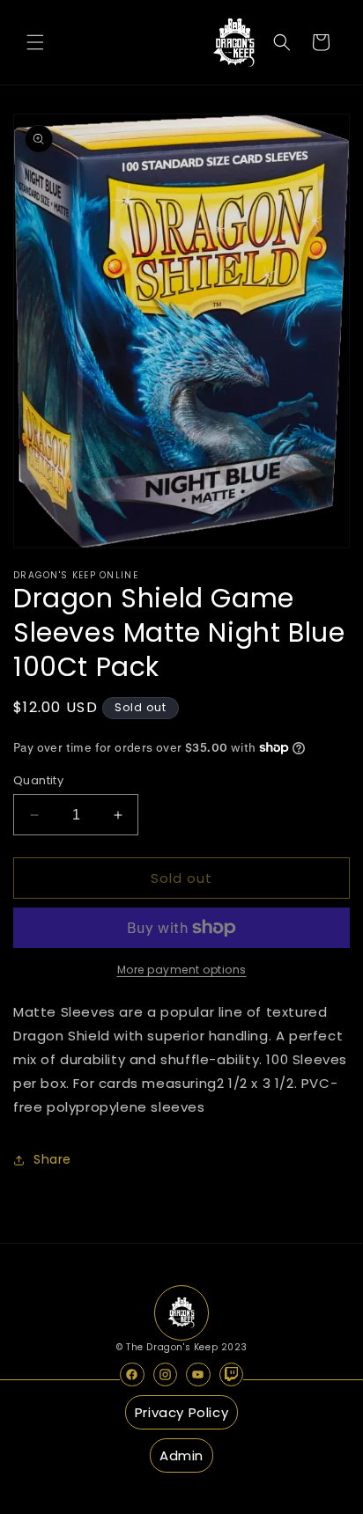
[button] (35, 42)
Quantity (38, 780)
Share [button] (52, 1159)
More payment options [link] (182, 969)
